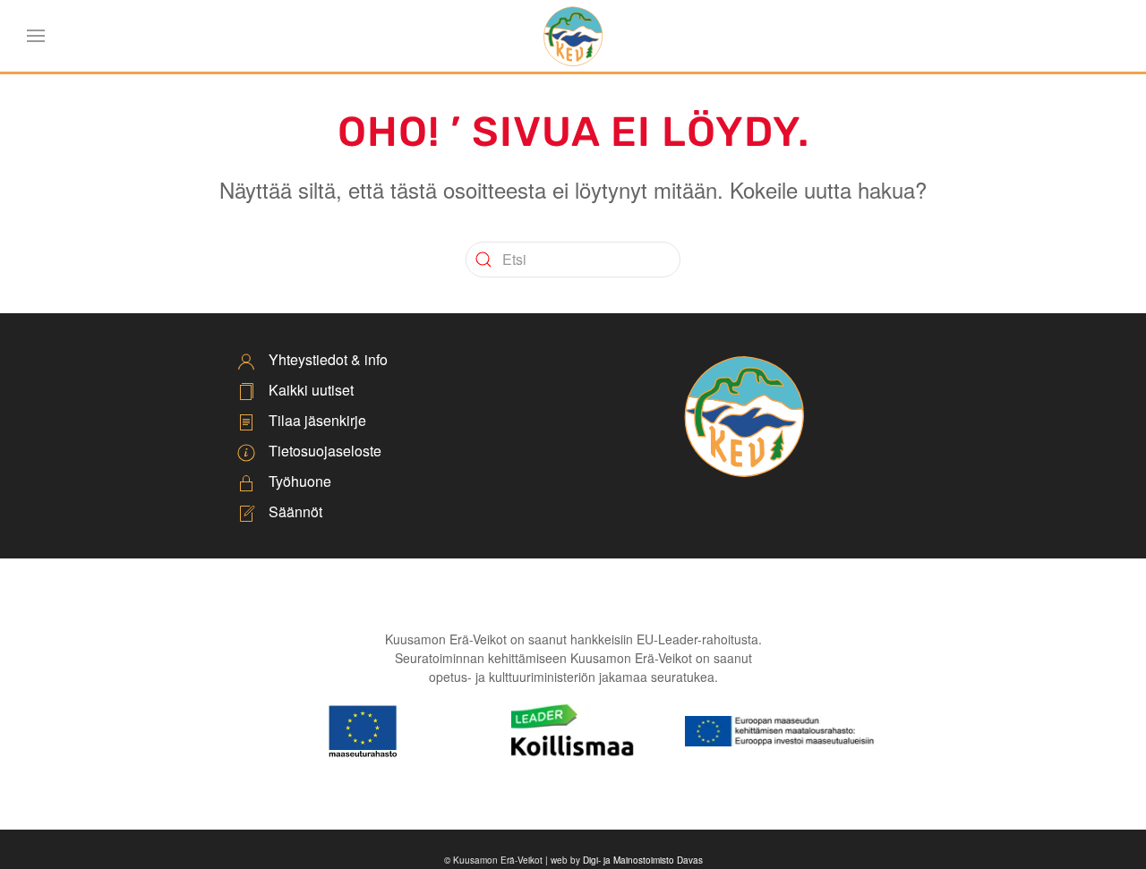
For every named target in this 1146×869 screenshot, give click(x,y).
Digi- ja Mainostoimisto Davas (643, 860)
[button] (36, 36)
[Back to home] (573, 36)
